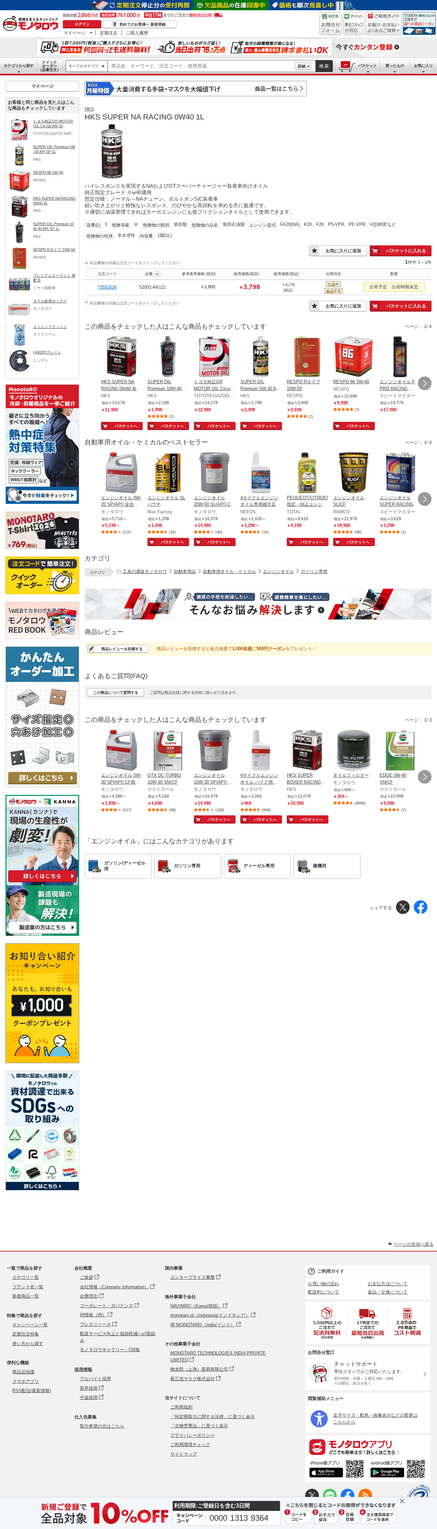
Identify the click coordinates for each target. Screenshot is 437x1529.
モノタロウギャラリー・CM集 (110, 1349)
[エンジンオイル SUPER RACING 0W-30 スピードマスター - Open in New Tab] (400, 473)
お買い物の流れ (323, 1283)
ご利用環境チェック (190, 1444)
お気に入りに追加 (343, 250)
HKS (89, 109)
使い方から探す (27, 1343)
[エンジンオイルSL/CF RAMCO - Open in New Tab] (353, 473)
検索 (324, 66)
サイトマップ (183, 1454)
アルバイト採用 (95, 1378)
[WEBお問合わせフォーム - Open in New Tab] (330, 23)
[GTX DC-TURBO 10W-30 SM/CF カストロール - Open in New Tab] (167, 751)
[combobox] (201, 66)
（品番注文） (49, 66)
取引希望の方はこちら (102, 1426)
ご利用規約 (181, 1407)
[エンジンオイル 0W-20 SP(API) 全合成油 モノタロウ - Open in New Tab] (121, 473)
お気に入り (423, 65)
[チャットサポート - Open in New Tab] (353, 23)
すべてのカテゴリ (84, 66)
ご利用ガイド (331, 1271)
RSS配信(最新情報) (31, 1390)
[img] (32, 24)
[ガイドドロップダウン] (383, 28)
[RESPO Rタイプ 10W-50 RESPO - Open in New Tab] (307, 357)
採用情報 (83, 1369)
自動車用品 (185, 571)
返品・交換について (388, 1292)
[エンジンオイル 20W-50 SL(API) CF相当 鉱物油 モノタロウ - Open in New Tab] (214, 473)
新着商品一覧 (25, 1296)
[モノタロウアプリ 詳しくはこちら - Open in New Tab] (367, 1446)
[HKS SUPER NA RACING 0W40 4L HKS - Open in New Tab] (121, 357)
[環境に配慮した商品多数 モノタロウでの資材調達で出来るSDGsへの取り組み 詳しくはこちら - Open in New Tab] (42, 1188)
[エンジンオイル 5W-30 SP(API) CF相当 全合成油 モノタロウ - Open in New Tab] (121, 751)
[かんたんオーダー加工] (42, 785)
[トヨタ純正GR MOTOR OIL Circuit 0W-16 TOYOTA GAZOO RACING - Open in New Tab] (214, 357)
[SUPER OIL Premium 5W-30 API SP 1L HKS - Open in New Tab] (260, 357)
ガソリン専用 (314, 571)
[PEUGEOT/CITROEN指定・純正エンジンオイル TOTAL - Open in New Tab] (307, 473)
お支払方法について (388, 1283)
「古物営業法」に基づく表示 (199, 1425)
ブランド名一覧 (27, 1286)
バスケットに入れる (406, 250)
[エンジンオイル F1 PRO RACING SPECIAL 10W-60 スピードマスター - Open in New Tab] (400, 357)
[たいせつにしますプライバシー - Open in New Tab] (418, 1496)
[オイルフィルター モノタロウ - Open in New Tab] (353, 751)
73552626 (107, 287)
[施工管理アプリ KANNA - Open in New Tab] (42, 882)
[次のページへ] (425, 383)
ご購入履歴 (137, 32)
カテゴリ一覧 (25, 1277)
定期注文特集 (25, 1334)
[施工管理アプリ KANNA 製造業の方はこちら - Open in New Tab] (42, 934)
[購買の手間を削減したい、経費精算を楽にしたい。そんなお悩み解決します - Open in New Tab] (258, 604)
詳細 (302, 66)
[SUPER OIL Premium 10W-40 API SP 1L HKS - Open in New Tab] (167, 357)
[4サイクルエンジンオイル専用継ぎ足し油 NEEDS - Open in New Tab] (260, 473)
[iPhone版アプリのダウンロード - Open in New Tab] (336, 1470)
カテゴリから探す (19, 65)
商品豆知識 (23, 1371)
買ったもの (394, 65)
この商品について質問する (115, 692)
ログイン (82, 24)
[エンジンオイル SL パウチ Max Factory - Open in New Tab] (167, 473)
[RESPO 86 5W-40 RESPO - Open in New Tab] (353, 357)
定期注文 (108, 32)
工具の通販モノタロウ (145, 571)
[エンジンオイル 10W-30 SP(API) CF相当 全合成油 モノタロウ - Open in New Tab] (214, 751)
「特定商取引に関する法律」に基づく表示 (212, 1416)
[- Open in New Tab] (327, 1323)
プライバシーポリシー (192, 1435)
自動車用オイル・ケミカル (229, 571)
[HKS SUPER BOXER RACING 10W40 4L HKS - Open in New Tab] (307, 751)
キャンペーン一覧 (30, 1324)
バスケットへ (126, 426)
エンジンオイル (278, 571)
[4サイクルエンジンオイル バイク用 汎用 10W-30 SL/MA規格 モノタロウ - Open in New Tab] (260, 751)
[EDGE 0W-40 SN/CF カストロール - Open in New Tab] (400, 751)
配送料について (323, 1292)
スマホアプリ (25, 1381)
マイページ (75, 32)
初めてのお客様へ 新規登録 (142, 24)
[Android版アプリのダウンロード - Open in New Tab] (399, 1470)
